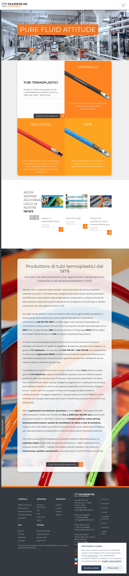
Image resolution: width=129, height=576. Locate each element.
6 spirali (58, 511)
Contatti (104, 512)
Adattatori (22, 537)
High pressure (23, 508)
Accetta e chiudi (91, 568)
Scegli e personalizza (111, 561)
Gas (38, 510)
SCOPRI (23, 50)
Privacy (104, 523)
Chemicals (41, 517)
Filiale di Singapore (82, 515)
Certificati (105, 499)
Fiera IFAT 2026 (73, 218)
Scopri (61, 229)
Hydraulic (22, 499)
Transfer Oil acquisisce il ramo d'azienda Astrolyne (100, 221)
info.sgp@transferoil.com (84, 520)
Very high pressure (25, 515)
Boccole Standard (43, 531)
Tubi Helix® (61, 499)
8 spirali (58, 515)
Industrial (41, 499)
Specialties (22, 518)
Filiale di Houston (81, 535)
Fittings (21, 534)
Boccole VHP (41, 537)
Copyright (105, 527)
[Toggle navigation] (123, 5)
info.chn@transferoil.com (84, 530)
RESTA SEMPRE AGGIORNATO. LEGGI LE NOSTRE (34, 202)
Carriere (104, 508)
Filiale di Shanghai (81, 525)
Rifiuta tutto (113, 568)
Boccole (21, 531)
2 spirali (58, 505)
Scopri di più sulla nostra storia (62, 464)
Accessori (21, 541)
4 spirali (58, 508)
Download (105, 504)
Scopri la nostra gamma (46, 116)
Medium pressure (24, 505)
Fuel (38, 514)
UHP (20, 525)
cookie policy (92, 555)
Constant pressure (25, 511)
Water (39, 520)
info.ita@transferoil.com (83, 510)
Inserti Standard (43, 534)
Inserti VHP (41, 541)
